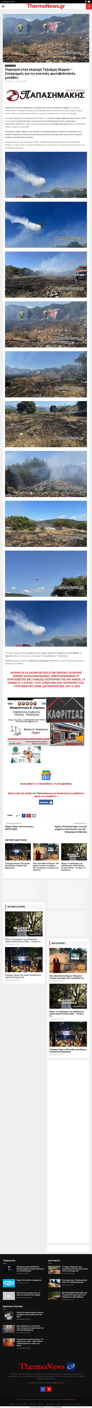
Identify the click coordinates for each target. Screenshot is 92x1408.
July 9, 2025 (72, 686)
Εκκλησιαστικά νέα (12, 1306)
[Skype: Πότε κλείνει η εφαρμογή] (9, 1283)
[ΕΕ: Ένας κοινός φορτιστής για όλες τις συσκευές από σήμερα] (9, 1296)
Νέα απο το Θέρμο (10, 65)
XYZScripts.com (57, 1407)
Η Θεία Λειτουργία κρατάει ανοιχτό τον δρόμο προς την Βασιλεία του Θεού (30, 1314)
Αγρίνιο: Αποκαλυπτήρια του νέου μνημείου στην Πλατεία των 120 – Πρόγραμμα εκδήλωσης (71, 829)
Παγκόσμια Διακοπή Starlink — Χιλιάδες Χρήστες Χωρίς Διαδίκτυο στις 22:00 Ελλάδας (30, 1269)
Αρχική (11, 1404)
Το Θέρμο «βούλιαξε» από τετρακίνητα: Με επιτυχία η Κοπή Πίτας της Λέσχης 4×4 (75, 1269)
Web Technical (70, 1399)
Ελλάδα (58, 1404)
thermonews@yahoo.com (55, 1383)
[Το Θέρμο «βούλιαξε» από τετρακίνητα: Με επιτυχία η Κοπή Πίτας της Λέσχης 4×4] (54, 1270)
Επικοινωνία (77, 1404)
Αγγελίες (41, 1404)
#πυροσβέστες (16, 679)
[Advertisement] (68, 1151)
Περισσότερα (67, 1404)
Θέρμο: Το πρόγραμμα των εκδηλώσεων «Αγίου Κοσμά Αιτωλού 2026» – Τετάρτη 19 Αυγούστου (73, 866)
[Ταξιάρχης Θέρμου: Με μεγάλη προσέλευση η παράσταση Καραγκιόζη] (24, 959)
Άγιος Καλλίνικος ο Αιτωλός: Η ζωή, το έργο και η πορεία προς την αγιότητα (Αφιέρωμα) (30, 1328)
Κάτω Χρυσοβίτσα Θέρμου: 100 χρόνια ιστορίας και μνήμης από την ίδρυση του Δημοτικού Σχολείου (46, 866)
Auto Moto (54, 1260)
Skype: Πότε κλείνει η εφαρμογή (29, 1280)
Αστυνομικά (50, 1404)
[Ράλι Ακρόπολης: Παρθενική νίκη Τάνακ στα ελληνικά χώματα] (54, 1283)
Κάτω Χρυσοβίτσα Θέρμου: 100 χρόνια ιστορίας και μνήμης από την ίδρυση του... (67, 977)
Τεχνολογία (9, 1260)
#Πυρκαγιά (17, 672)
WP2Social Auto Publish (37, 1407)
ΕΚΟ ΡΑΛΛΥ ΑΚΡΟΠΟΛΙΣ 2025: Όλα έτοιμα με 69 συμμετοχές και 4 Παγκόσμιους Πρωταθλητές (74, 1295)
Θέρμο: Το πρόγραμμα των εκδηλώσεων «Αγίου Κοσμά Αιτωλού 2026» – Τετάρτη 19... (23, 940)
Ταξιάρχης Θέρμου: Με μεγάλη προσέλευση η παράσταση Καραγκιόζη (17, 865)
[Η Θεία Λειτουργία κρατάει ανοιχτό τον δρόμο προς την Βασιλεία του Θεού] (9, 1315)
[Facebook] (43, 1389)
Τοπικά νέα (32, 1404)
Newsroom (11, 81)
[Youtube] (49, 1389)
